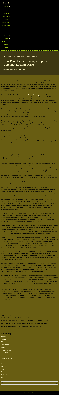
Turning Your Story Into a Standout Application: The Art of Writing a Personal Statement (24, 320)
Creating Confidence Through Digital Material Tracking (16, 328)
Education (6, 13)
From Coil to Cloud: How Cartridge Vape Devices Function (17, 318)
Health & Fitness (6, 25)
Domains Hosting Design (11, 69)
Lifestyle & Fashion (6, 32)
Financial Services (6, 22)
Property (6, 38)
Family (6, 19)
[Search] (56, 383)
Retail (3, 41)
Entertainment (6, 16)
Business (6, 7)
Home (4, 56)
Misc (4, 35)
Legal (6, 29)
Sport (8, 41)
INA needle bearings (33, 95)
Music (8, 35)
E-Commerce (6, 10)
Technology (6, 44)
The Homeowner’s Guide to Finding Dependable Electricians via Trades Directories (24, 323)
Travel (6, 47)
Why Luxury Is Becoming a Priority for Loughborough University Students (21, 326)
